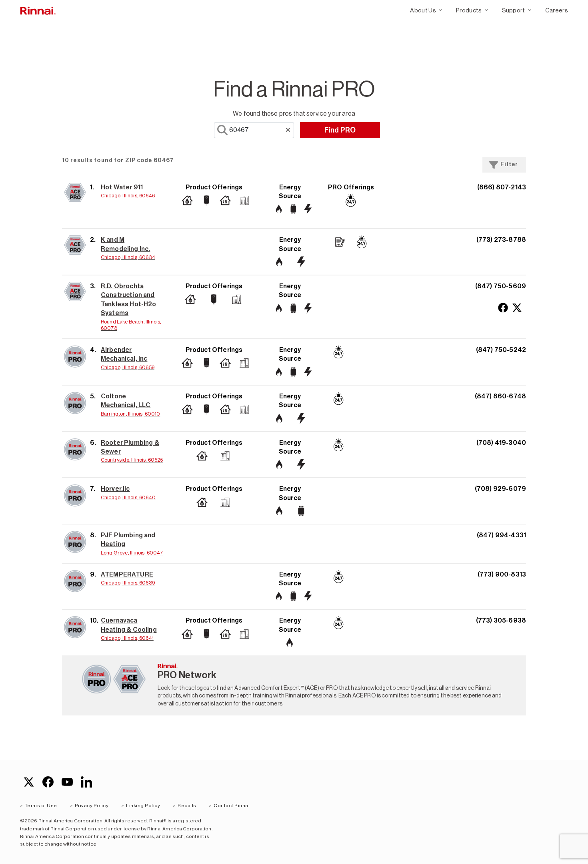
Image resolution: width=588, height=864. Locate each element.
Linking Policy (143, 805)
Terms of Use (41, 805)
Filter (509, 164)
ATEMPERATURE (127, 574)
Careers (556, 10)
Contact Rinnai (232, 805)
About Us (423, 10)
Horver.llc (115, 488)
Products (469, 10)
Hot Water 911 (122, 187)
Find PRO (340, 130)
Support (513, 10)
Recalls (187, 805)
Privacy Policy (92, 805)
